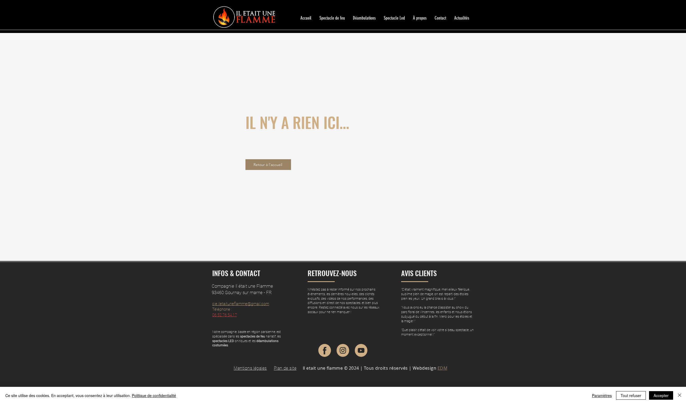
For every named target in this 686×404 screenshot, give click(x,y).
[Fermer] (679, 395)
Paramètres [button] (602, 395)
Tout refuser (631, 395)
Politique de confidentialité (154, 395)
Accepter (661, 395)
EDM (442, 368)
